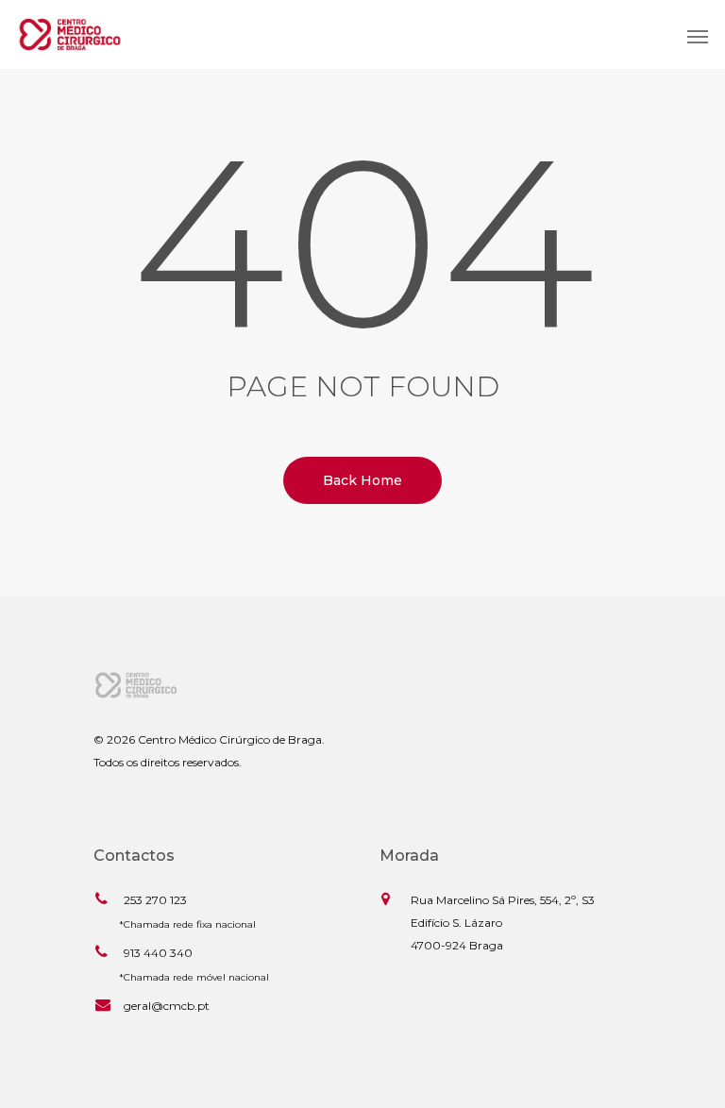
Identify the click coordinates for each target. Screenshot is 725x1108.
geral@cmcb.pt (167, 1006)
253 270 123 (155, 900)
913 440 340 (158, 953)
